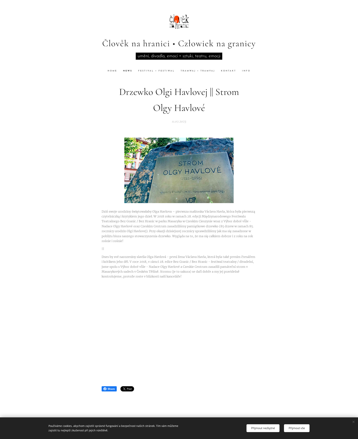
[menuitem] (114, 71)
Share (111, 388)
